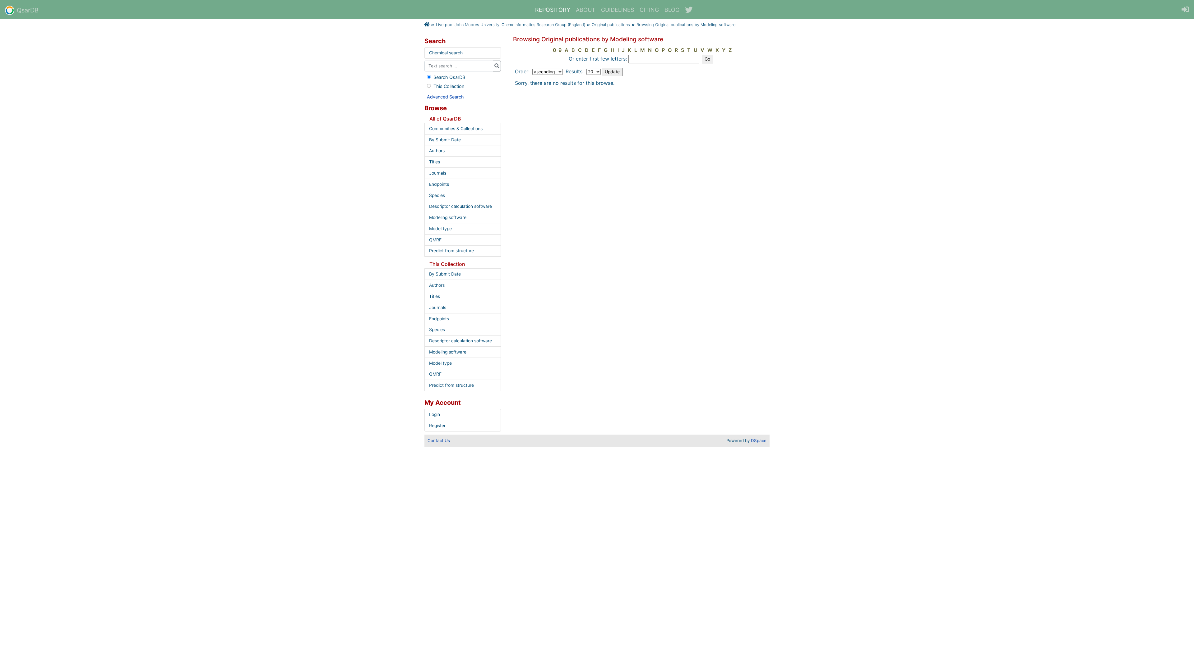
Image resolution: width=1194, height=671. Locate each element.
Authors (437, 150)
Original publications (611, 24)
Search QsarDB (449, 77)
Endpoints (439, 184)
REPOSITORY (552, 10)
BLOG (671, 10)
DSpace (758, 440)
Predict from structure (451, 250)
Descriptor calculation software (460, 206)
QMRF (435, 239)
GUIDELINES (617, 10)
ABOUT (585, 10)
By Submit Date (445, 139)
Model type (440, 228)
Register (437, 425)
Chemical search (446, 52)
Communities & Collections (456, 128)
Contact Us (439, 440)
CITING (649, 10)
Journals (437, 173)
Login (434, 414)
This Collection (448, 86)
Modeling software (447, 217)
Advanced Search (445, 96)
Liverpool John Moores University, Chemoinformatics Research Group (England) (510, 24)
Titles (434, 161)
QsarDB (28, 10)
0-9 (557, 50)
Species (437, 195)
